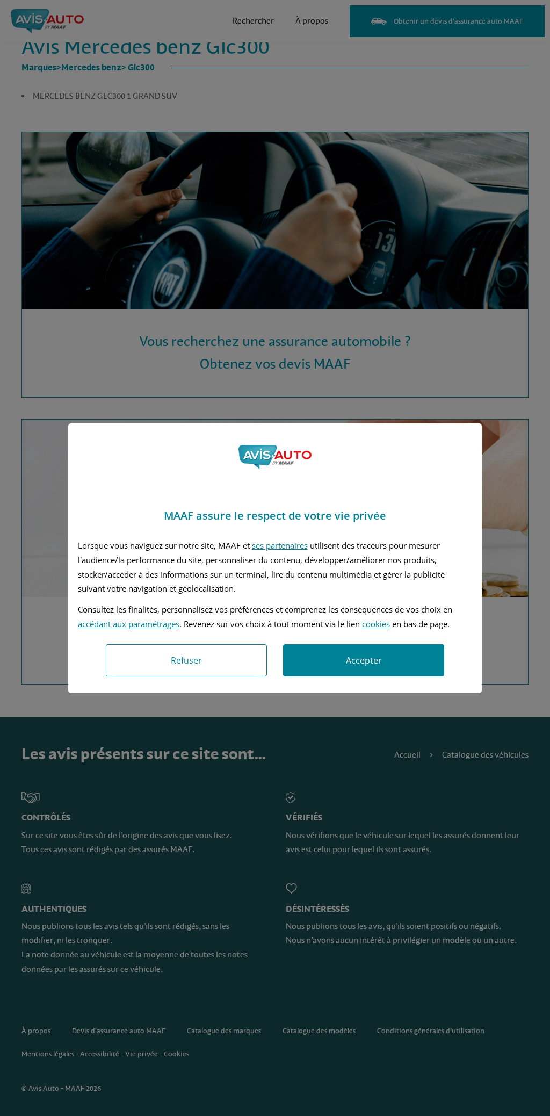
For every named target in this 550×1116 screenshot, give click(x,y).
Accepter (364, 660)
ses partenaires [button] (280, 545)
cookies (376, 623)
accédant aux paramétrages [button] (128, 623)
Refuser (186, 660)
